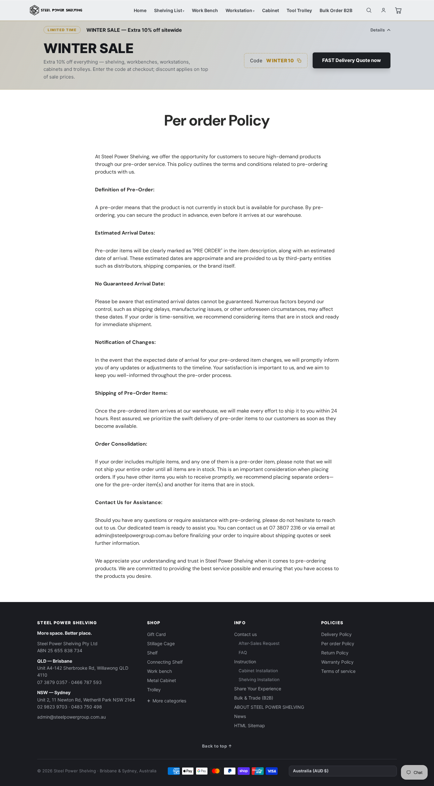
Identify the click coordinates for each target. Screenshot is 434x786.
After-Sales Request (259, 643)
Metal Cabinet (161, 680)
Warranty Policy (337, 662)
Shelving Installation (259, 679)
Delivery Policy (336, 634)
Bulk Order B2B (336, 10)
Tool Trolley (299, 10)
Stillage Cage (161, 643)
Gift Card (156, 634)
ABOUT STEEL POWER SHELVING (269, 707)
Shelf (152, 652)
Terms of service (338, 671)
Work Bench (205, 10)
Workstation (239, 10)
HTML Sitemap (249, 725)
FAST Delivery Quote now (351, 60)
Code (272, 61)
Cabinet (270, 10)
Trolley (154, 689)
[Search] (369, 10)
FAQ (243, 652)
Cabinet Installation (258, 670)
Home (140, 10)
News (240, 716)
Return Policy (335, 652)
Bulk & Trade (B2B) (253, 698)
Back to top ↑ (217, 745)
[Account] (383, 10)
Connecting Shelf (165, 662)
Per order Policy (337, 643)
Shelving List (168, 10)
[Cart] (398, 10)
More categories (169, 700)
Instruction (245, 661)
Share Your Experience (257, 688)
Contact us (245, 634)
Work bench (159, 671)
